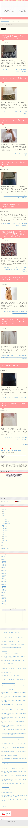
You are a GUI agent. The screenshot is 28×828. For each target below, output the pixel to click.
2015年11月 (4, 576)
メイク (3, 525)
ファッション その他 (6, 523)
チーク (4, 532)
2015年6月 (4, 584)
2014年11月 (4, 595)
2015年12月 (4, 575)
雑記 (3, 545)
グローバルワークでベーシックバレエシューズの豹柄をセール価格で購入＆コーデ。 (14, 701)
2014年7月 (4, 601)
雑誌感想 (3, 547)
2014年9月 (4, 598)
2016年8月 (4, 562)
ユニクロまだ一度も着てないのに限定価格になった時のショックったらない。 (14, 759)
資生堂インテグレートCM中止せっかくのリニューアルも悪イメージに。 (14, 710)
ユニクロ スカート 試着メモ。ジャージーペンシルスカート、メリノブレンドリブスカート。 (14, 772)
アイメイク (5, 526)
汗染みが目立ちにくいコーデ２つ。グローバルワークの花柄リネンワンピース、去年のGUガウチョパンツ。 (13, 234)
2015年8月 (4, 581)
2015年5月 (4, 586)
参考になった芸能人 (5, 548)
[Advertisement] (17, 487)
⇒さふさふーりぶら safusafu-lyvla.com (11, 450)
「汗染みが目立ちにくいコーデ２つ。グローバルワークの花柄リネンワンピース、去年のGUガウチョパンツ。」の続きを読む (14, 269)
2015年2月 (4, 590)
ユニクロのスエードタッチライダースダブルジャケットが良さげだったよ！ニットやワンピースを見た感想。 (14, 734)
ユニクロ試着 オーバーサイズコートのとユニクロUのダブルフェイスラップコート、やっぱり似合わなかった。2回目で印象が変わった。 (14, 679)
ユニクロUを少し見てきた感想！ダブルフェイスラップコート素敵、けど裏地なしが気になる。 (14, 718)
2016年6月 (4, 565)
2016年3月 (4, 570)
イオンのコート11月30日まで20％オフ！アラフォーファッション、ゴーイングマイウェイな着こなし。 (14, 657)
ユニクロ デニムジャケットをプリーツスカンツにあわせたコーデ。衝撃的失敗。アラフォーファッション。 (14, 744)
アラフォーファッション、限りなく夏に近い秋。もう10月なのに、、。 (13, 722)
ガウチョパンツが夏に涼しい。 (11, 365)
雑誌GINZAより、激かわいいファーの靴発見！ (10, 755)
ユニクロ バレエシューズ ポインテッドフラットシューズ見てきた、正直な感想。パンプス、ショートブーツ (14, 683)
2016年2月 (4, 572)
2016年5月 (4, 567)
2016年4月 (4, 568)
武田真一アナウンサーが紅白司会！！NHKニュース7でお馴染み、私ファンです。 (14, 650)
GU (3, 511)
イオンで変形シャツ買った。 (7, 789)
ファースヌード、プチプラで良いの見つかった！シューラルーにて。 (14, 689)
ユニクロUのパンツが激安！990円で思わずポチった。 (11, 647)
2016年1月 (4, 573)
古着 (3, 515)
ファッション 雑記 (6, 521)
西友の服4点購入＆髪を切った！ (7, 672)
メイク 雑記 (5, 540)
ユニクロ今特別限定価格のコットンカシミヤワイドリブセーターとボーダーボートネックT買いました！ (14, 780)
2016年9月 (4, 561)
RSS (3, 819)
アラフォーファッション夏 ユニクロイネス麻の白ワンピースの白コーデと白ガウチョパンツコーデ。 (13, 321)
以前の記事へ (24, 444)
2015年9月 (4, 579)
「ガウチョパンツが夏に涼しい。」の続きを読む (15, 397)
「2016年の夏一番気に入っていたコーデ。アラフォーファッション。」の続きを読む (15, 70)
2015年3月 (4, 589)
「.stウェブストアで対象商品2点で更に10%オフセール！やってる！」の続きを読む (15, 312)
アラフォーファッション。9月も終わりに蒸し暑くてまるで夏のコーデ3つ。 (14, 730)
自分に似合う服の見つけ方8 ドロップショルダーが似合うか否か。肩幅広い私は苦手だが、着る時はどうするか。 (14, 796)
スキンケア (5, 528)
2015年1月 (4, 592)
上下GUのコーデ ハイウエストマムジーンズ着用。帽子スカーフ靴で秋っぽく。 (14, 693)
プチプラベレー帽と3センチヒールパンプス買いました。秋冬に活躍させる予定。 (14, 800)
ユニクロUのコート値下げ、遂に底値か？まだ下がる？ (11, 641)
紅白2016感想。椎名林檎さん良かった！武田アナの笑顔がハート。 (14, 635)
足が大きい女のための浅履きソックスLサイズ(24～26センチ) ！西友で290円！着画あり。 (14, 726)
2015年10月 (4, 578)
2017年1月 (4, 554)
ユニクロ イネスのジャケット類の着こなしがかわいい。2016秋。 (13, 768)
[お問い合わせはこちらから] (14, 475)
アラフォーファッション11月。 (7, 663)
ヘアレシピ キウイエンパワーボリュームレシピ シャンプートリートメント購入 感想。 (14, 740)
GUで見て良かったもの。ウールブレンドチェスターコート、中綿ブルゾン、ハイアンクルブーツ (14, 669)
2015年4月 (4, 587)
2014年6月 (4, 603)
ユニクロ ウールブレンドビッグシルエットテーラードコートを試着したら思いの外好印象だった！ (14, 714)
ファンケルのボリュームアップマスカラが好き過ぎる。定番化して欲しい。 (14, 776)
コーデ (4, 513)
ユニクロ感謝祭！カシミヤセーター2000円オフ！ (10, 653)
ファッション (4, 507)
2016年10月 (4, 559)
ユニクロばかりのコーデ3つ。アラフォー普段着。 (11, 675)
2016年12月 (4, 556)
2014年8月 (4, 600)
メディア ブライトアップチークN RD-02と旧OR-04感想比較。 (13, 737)
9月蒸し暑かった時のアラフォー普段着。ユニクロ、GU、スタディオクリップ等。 (14, 748)
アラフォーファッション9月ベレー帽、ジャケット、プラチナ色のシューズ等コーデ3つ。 (14, 763)
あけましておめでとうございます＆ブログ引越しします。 (12, 632)
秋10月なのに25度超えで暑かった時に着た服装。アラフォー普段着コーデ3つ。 (14, 686)
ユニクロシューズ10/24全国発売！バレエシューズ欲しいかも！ (13, 704)
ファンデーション (6, 530)
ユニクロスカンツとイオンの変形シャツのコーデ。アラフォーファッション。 (14, 752)
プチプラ (4, 517)
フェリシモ (5, 519)
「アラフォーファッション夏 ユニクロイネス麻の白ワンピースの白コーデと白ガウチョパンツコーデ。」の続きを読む (14, 357)
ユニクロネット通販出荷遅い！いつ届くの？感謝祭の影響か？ (13, 644)
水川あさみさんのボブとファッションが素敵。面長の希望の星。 (13, 660)
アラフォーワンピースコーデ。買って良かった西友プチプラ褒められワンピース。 (14, 697)
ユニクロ (4, 509)
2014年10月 (4, 597)
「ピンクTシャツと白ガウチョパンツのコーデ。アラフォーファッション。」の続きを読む (14, 438)
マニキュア (5, 536)
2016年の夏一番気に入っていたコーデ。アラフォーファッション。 (14, 783)
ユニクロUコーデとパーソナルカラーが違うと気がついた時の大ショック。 (14, 638)
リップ (4, 538)
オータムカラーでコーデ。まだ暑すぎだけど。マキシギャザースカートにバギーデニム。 (14, 787)
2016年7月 (4, 564)
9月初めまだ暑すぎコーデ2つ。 (7, 792)
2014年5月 (4, 604)
